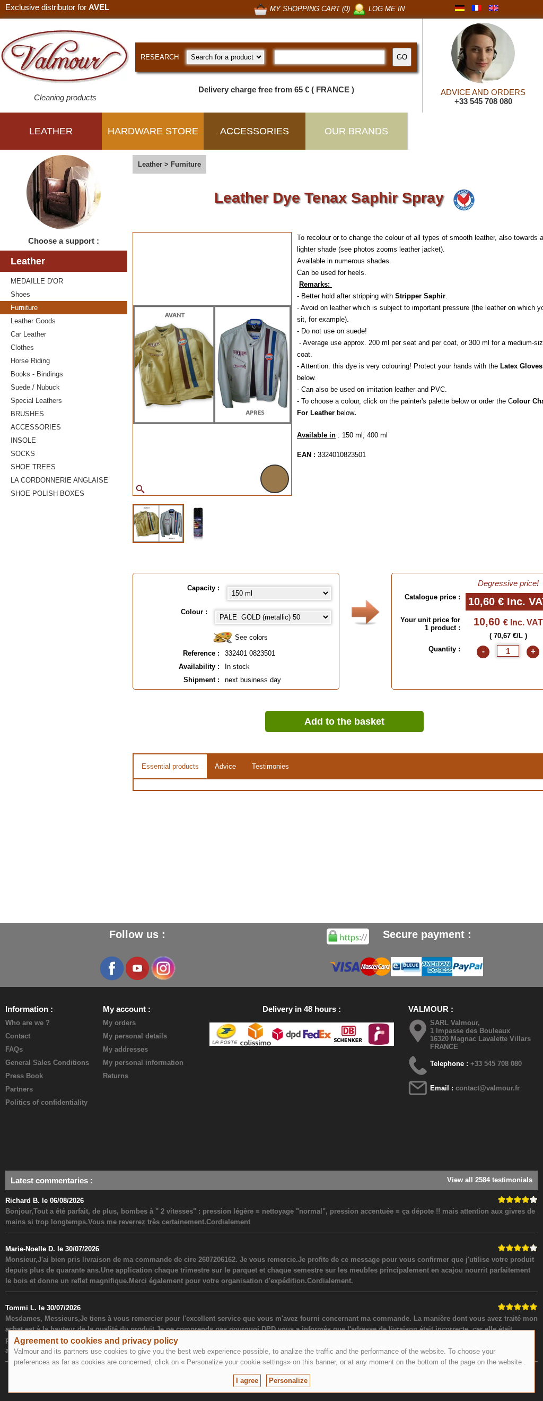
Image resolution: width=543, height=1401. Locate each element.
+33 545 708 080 (483, 101)
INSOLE (23, 440)
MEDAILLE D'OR (37, 281)
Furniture (24, 308)
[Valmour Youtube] (137, 968)
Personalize (288, 1381)
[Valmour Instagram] (163, 968)
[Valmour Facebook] (112, 968)
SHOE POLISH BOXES (47, 493)
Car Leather (28, 334)
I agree (247, 1381)
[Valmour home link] (65, 58)
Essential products (170, 766)
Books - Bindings (37, 374)
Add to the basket (344, 721)
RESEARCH (160, 57)
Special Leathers (36, 401)
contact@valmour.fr (488, 1088)
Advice (225, 766)
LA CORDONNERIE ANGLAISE (59, 480)
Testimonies (270, 766)
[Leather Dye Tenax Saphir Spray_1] (158, 523)
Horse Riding (30, 361)
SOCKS (23, 454)
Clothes (22, 347)
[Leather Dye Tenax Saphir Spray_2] (198, 522)
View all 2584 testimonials (489, 1180)
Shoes (20, 294)
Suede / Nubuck (35, 387)
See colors (250, 637)
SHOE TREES (33, 467)
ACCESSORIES (36, 427)
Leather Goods (33, 321)
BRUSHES (27, 414)
